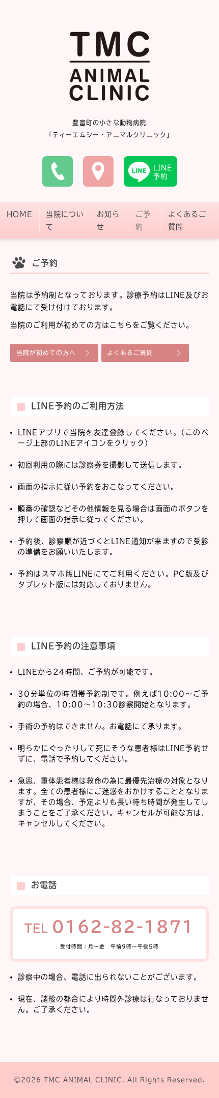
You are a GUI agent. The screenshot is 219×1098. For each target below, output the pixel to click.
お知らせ (108, 220)
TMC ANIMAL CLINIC (83, 1080)
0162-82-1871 (123, 926)
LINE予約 (162, 172)
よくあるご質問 (187, 220)
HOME (20, 214)
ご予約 (143, 220)
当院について (65, 220)
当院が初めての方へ (46, 352)
